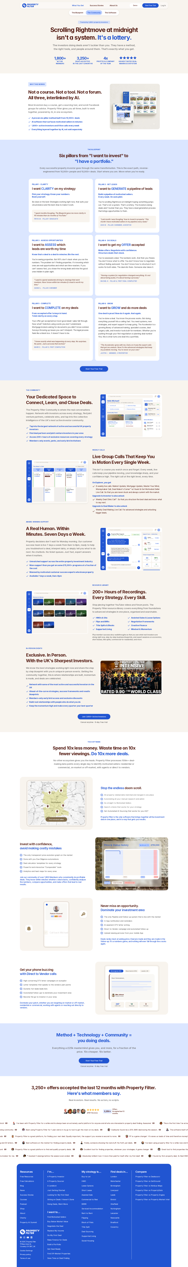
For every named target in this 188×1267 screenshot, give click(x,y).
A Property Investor (55, 1176)
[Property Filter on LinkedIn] (31, 1237)
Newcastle (115, 1218)
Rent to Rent (87, 1213)
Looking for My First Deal (58, 1195)
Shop (22, 1209)
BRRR (84, 1204)
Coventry (114, 1227)
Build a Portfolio (54, 1244)
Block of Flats (87, 1222)
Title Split (86, 1227)
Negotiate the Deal (55, 1226)
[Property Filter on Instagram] (24, 1237)
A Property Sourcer (55, 1181)
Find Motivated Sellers (56, 1217)
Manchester (116, 1181)
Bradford (114, 1222)
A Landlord (51, 1186)
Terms (22, 1258)
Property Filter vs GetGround (147, 1181)
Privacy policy (25, 1254)
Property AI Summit (28, 1222)
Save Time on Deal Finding (58, 1258)
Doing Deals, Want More (57, 1204)
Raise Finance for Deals (57, 1240)
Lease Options (87, 1186)
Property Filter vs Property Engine (150, 1195)
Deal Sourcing (87, 1231)
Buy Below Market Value (57, 1221)
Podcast (23, 1204)
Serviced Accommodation (92, 1209)
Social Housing (88, 1241)
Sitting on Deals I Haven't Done (60, 1199)
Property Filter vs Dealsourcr (147, 1176)
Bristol (113, 1199)
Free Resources (26, 1176)
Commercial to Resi (90, 1199)
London (114, 1176)
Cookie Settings (26, 1251)
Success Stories (27, 1195)
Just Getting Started (56, 1190)
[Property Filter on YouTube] (28, 1237)
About (22, 1213)
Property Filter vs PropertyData (149, 1190)
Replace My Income (55, 1231)
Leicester (114, 1213)
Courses (23, 1199)
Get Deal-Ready (53, 1249)
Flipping (85, 1218)
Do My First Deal (54, 1235)
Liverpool (114, 1190)
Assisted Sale (87, 1195)
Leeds (113, 1195)
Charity (23, 1218)
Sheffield (114, 1204)
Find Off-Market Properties (58, 1253)
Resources (26, 1171)
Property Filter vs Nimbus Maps (148, 1186)
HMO (84, 1181)
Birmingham (115, 1186)
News (22, 1190)
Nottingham (116, 1209)
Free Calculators (27, 1181)
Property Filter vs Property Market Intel (152, 1199)
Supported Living (89, 1236)
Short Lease (87, 1190)
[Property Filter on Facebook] (21, 1237)
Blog (22, 1186)
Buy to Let (86, 1176)
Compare (141, 1171)
